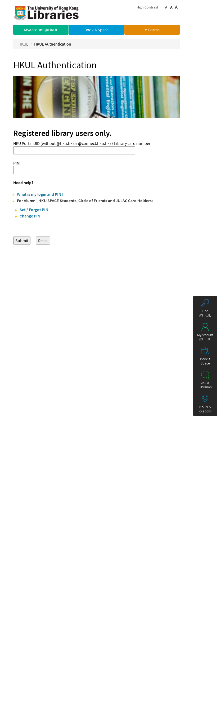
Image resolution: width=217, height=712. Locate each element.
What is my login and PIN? (40, 194)
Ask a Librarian (205, 384)
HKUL (23, 44)
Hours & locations (205, 408)
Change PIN (30, 216)
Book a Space (205, 361)
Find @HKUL (205, 313)
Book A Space (96, 29)
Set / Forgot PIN (34, 209)
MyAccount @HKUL (41, 29)
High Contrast (147, 7)
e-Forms (152, 29)
